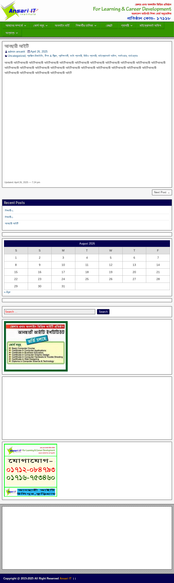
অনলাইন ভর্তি (62, 25)
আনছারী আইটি (16, 46)
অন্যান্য (10, 33)
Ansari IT (66, 578)
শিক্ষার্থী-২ (9, 210)
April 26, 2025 (39, 51)
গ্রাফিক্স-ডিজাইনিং (35, 55)
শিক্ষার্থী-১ (9, 217)
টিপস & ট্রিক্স (51, 55)
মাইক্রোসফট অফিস (150, 25)
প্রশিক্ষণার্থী (63, 55)
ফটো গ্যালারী (76, 55)
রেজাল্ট (109, 25)
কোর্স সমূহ (38, 25)
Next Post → (162, 192)
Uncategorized (16, 55)
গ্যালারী (125, 25)
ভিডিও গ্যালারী (90, 55)
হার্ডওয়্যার (133, 55)
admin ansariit (16, 51)
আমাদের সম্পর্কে (14, 25)
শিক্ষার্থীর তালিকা (84, 25)
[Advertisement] (87, 128)
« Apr (7, 292)
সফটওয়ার (122, 55)
